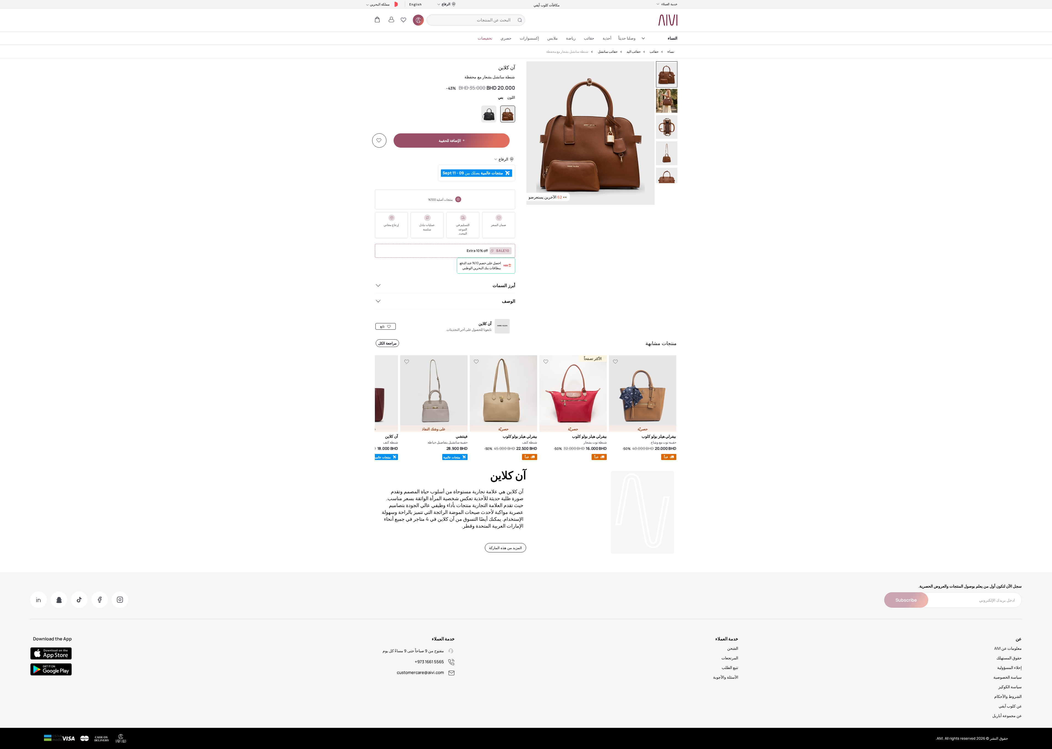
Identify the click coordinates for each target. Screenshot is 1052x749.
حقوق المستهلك (1009, 657)
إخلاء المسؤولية (1009, 667)
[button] (403, 20)
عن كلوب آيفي (1010, 706)
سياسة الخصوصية (1007, 677)
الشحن (732, 648)
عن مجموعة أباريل (1007, 715)
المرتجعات (729, 657)
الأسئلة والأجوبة (725, 677)
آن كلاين (506, 67)
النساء (672, 38)
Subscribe (906, 600)
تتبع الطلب (730, 667)
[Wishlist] (379, 140)
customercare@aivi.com (420, 672)
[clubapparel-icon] (418, 20)
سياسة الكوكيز (1010, 686)
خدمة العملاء (669, 4)
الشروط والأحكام (1008, 696)
